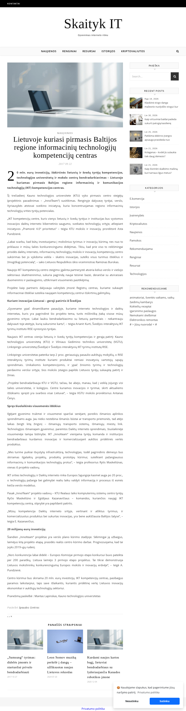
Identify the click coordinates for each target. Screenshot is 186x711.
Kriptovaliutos (133, 51)
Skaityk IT (93, 23)
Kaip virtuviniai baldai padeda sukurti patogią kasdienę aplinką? (160, 122)
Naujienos (48, 51)
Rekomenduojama (141, 249)
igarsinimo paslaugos (143, 311)
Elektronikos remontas (144, 320)
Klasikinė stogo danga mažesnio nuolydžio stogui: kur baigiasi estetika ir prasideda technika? (161, 105)
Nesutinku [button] (131, 701)
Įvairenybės (137, 215)
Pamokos (135, 240)
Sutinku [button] (164, 701)
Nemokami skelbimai (143, 315)
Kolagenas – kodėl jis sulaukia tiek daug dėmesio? (160, 154)
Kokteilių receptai (140, 306)
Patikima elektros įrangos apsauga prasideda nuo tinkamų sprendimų (158, 138)
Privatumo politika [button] (148, 692)
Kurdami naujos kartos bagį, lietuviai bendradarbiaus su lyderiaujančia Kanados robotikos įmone (103, 667)
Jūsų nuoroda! (143, 324)
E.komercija (137, 198)
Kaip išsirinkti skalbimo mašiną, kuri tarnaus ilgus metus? (161, 170)
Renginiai (69, 51)
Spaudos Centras (29, 607)
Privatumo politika (93, 708)
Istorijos (108, 51)
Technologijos (138, 274)
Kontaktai (13, 3)
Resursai (89, 51)
